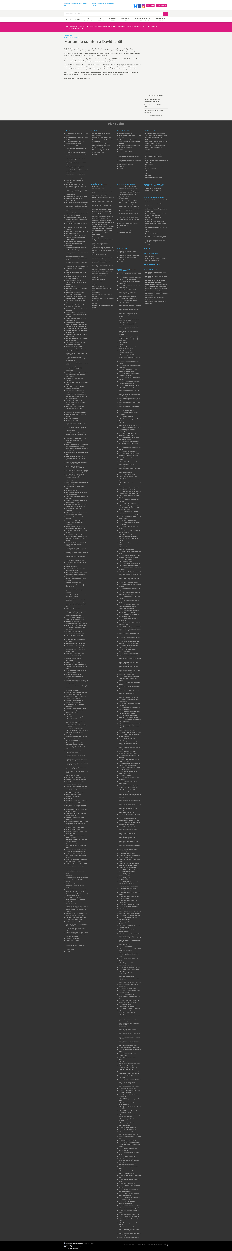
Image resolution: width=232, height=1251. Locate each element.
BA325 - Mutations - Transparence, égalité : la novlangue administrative (128, 716)
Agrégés (147, 152)
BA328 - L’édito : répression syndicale (129, 904)
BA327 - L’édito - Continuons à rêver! (129, 462)
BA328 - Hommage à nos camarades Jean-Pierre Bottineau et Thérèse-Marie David (129, 954)
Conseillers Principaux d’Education (154, 154)
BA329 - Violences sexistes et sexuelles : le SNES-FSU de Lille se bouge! (129, 1012)
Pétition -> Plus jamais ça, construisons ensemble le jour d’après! (76, 501)
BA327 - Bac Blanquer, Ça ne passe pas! (129, 514)
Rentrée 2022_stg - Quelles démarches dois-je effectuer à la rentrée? (129, 871)
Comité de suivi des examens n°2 (75, 782)
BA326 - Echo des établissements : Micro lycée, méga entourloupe (129, 768)
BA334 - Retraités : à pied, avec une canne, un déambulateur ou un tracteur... (129, 1160)
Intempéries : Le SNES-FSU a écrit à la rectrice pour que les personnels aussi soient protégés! (76, 237)
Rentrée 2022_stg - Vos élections (127, 868)
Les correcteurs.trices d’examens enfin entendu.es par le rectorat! (76, 740)
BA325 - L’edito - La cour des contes (128, 653)
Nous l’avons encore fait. (72, 775)
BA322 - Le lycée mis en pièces (127, 474)
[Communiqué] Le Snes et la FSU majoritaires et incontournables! (74, 744)
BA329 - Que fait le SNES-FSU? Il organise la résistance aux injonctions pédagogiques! (129, 978)
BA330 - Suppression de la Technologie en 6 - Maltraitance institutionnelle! (129, 1042)
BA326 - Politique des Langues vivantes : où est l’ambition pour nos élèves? (129, 764)
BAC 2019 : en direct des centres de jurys (77, 328)
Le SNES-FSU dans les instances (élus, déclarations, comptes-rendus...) (155, 237)
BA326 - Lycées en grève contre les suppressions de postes (128, 772)
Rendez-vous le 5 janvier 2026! (74, 922)
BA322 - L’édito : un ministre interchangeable (126, 465)
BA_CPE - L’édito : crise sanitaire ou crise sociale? (130, 274)
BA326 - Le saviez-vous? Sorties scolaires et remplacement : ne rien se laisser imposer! (130, 796)
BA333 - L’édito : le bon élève (126, 1125)
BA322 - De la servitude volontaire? (128, 512)
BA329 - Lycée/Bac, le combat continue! (129, 967)
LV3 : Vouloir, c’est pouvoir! (73, 609)
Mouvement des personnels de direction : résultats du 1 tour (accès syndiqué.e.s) (77, 505)
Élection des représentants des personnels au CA (74, 199)
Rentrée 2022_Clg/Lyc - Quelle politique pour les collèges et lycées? (129, 856)
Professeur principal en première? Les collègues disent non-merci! (76, 350)
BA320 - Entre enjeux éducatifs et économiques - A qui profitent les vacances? (128, 315)
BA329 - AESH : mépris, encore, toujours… (130, 982)
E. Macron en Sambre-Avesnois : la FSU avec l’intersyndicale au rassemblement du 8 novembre (76, 219)
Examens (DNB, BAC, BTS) (125, 232)
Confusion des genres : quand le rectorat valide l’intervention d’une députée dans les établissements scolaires (77, 682)
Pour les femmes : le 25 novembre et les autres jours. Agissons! (76, 596)
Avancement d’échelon (98, 282)
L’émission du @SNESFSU (72, 938)
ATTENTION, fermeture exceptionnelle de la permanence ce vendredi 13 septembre (77, 877)
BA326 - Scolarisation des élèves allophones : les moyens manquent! (128, 752)
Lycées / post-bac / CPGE (125, 152)
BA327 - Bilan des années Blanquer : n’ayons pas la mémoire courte (128, 809)
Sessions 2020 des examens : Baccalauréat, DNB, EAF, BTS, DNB (75, 467)
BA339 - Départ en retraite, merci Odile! (129, 1206)
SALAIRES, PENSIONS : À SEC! (100, 255)
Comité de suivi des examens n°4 (75, 784)
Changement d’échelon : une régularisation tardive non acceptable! (102, 219)
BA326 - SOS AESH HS (125, 775)
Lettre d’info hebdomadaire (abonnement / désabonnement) (154, 1246)
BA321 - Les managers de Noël (127, 410)
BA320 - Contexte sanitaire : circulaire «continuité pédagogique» (129, 352)
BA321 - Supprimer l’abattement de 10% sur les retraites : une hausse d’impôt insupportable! (129, 443)
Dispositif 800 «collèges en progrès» (102, 137)
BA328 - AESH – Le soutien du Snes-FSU (129, 915)
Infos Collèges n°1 (150, 256)
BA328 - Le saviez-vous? (125, 947)
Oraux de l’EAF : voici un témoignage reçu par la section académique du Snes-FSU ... (76, 666)
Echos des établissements (126, 164)
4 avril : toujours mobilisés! (73, 146)
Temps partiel (96, 293)
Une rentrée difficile (71, 566)
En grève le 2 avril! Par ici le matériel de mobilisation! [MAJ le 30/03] (76, 860)
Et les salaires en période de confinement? (73, 509)
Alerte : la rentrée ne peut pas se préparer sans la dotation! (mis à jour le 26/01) (77, 891)
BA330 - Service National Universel (128, 1045)
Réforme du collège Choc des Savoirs (102, 150)
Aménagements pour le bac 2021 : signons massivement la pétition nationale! (75, 591)
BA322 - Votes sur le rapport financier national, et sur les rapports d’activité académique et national (129, 507)
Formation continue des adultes (153, 178)
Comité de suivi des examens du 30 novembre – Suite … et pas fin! (74, 701)
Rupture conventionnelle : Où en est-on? (103, 209)
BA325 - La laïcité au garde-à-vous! (128, 656)
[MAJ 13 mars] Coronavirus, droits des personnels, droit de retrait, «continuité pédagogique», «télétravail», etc (129, 193)
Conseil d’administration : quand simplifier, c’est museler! (75, 387)
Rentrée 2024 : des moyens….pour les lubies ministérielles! (76, 837)
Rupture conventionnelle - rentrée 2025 (102, 216)
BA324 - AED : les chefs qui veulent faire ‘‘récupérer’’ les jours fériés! (129, 593)
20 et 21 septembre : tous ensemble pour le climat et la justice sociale (77, 163)
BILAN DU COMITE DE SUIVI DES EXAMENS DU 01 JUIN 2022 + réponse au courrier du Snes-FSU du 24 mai (77, 730)
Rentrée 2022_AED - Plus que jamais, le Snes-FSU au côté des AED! (129, 883)
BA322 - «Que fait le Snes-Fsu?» (127, 489)
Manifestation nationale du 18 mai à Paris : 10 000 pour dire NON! (75, 293)
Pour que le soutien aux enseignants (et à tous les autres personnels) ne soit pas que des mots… (77, 823)
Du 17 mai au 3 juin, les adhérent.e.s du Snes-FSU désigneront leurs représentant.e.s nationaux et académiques (155, 216)
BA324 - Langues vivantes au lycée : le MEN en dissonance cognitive (129, 611)
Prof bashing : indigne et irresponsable (76, 196)
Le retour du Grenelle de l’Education (75, 654)
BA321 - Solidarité (124, 423)
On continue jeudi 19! (72, 421)
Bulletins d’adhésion (163, 1244)
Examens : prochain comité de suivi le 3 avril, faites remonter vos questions (76, 851)
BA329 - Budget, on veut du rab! (127, 965)
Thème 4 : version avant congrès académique (153, 111)
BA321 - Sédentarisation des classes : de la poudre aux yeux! (129, 395)
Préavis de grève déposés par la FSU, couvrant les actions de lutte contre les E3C (76, 434)
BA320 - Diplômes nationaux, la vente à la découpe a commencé (130, 306)
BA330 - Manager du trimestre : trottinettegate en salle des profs (128, 1083)
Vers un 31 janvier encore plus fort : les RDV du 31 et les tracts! (76, 752)
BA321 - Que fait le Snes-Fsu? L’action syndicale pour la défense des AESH (129, 455)
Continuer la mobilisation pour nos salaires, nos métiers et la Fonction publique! (75, 885)
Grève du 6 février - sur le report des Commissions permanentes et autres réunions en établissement (75, 458)
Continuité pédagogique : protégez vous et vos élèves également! (77, 483)
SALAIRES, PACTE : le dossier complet (76, 777)
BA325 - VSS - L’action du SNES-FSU (128, 697)
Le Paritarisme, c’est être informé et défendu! (102, 192)
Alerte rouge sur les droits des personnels (77, 266)
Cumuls (94, 308)
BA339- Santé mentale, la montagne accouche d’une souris (128, 1190)
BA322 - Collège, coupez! (125, 472)
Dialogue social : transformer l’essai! (75, 560)
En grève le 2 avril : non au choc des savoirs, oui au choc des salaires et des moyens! (76, 855)
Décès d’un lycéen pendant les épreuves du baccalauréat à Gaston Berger (76, 760)
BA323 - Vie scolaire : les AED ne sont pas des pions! (130, 569)
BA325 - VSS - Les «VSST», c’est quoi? (129, 691)
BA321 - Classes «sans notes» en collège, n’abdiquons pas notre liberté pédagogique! (130, 429)
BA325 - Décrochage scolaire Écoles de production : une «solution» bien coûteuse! (129, 678)
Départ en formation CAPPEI (100, 195)
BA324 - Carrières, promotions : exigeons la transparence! (130, 624)
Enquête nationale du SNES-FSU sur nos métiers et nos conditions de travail (129, 188)
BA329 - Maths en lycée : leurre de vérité (129, 970)
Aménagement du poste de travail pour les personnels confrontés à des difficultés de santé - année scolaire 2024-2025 (103, 249)
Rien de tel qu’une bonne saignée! (75, 178)
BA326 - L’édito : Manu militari (127, 739)
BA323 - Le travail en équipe (126, 549)
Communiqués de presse (72, 941)
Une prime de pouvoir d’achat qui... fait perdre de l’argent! (76, 832)
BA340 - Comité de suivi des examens (129, 1214)
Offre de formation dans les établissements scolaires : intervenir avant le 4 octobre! (75, 359)
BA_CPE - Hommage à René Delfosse (129, 386)
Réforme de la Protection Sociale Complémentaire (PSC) (101, 134)
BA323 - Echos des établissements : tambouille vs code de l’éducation (128, 536)
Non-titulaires (149, 165)
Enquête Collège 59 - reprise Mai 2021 (155, 280)
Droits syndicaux (123, 226)
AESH (146, 173)
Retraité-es (148, 175)
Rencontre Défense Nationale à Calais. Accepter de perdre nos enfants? (76, 918)
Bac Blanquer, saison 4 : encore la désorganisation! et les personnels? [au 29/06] (76, 872)
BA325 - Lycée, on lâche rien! (126, 674)
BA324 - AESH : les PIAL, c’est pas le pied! (130, 627)
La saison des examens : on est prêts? (76, 643)
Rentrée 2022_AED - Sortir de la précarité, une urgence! (127, 889)
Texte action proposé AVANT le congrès (153, 106)
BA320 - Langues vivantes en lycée (128, 301)
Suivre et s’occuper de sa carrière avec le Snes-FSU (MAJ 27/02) (76, 712)
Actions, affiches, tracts (72, 936)
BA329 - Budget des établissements (128, 963)
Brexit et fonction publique (73, 215)
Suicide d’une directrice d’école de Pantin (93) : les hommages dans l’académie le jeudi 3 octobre (77, 374)
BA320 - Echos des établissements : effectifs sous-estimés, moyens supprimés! (128, 333)
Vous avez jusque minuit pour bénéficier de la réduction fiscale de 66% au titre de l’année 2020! (156, 210)
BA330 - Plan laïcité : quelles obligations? (130, 1080)
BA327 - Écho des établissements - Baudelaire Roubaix (128, 838)
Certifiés (147, 149)
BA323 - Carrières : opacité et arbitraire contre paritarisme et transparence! (129, 564)
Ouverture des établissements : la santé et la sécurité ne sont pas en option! (76, 573)
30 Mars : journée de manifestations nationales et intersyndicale (75, 167)
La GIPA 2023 (69, 798)
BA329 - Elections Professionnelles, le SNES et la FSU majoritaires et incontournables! (129, 1025)
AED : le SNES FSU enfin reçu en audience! (74, 636)
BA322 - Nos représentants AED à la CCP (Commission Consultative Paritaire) (130, 492)
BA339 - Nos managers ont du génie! (129, 1208)
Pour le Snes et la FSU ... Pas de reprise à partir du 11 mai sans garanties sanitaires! (76, 522)
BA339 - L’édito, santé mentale (127, 1183)
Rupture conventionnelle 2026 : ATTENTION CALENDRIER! (100, 274)
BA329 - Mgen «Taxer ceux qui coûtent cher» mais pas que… (129, 1020)
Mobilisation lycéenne (72, 418)
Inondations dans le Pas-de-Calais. (75, 827)
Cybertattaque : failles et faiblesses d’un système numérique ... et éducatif (76, 914)
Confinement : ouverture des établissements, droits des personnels (76, 578)
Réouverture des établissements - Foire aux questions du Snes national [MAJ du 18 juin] (76, 544)
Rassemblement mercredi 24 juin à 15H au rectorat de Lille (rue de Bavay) (76, 191)
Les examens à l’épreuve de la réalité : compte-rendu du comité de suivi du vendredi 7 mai (76, 649)
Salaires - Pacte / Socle (98, 152)
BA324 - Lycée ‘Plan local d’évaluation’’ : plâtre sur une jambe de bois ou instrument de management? (129, 606)
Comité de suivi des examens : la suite (76, 708)
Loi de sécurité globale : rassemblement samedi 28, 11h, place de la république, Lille (76, 604)
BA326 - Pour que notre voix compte (128, 741)
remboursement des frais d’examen (75, 792)
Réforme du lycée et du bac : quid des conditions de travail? (76, 319)
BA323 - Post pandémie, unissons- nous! (130, 572)
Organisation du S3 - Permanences (154, 234)
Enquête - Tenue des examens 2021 (154, 282)
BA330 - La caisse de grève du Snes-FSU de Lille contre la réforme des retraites (129, 1073)
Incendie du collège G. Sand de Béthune (76, 347)
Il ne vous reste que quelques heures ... (155, 221)
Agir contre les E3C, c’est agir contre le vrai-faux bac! (76, 424)
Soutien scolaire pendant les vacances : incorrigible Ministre (76, 493)
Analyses (147, 232)
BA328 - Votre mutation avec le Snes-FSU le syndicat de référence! (130, 950)
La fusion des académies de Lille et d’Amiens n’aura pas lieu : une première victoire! (76, 258)
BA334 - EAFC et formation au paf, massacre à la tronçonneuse (128, 1164)
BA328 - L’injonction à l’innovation (128, 906)
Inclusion (121, 166)
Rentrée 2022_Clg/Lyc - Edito (127, 853)
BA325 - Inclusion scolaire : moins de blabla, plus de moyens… (128, 663)
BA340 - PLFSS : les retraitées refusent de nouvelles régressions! (130, 1234)
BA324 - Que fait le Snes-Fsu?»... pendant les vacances (128, 650)
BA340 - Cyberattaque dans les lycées (129, 1217)
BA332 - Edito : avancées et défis (127, 1088)
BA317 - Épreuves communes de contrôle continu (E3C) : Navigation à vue (130, 278)
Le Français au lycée (71, 286)
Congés (121, 228)
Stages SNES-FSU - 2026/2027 (153, 188)
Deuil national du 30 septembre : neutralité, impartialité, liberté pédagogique (74, 368)
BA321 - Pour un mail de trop (126, 417)
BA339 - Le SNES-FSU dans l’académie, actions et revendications (129, 1194)
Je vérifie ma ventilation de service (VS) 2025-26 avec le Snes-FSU (129, 146)
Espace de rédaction (72, 1249)
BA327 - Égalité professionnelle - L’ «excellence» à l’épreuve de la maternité (129, 819)
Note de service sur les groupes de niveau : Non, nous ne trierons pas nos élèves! (76, 845)
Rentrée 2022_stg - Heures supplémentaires (126, 879)
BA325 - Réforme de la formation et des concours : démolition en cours (129, 712)
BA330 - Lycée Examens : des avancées (129, 1047)
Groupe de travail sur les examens (75, 391)
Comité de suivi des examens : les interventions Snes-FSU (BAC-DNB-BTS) (76, 736)
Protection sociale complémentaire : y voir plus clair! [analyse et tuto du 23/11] (129, 206)
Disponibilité (95, 301)
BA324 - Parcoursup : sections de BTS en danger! (129, 634)
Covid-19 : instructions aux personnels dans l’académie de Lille (76, 463)
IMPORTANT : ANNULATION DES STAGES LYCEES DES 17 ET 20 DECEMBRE (75, 408)
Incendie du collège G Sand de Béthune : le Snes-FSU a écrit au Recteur (76, 354)
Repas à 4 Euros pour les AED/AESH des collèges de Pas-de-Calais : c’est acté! (76, 899)
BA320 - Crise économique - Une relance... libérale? (127, 293)
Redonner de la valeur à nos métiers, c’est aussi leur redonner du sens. (156, 142)
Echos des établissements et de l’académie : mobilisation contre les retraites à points (75, 402)
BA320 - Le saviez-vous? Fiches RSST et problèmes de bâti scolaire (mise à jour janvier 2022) (129, 339)
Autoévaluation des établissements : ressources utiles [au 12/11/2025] (102, 145)
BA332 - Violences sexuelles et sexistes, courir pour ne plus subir (129, 1116)
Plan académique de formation (74, 662)
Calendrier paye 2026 (98, 237)
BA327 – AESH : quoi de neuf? (127, 812)
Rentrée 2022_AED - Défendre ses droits (129, 886)
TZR (146, 158)
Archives (68, 951)
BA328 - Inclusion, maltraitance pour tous (130, 911)
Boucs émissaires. (70, 194)
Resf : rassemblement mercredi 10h (75, 646)
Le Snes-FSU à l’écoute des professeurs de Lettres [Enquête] (76, 718)
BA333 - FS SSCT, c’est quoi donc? (128, 1140)
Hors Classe (95, 284)
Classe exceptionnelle (98, 286)
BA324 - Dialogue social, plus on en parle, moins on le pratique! (130, 615)
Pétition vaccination (71, 490)
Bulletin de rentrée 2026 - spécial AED (129, 255)
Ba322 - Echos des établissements (128, 477)
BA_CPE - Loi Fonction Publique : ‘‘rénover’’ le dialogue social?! (128, 370)
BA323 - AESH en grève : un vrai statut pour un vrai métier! (129, 579)
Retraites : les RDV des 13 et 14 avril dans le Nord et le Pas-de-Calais (77, 764)
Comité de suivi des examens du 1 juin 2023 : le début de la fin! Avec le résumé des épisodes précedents (76, 788)
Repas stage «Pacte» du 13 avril (153, 291)
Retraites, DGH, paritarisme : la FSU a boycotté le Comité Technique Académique (76, 440)
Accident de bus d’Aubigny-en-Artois (76, 250)
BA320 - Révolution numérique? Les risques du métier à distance (128, 324)
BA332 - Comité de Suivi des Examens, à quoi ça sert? (129, 1096)
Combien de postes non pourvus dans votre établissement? (76, 903)
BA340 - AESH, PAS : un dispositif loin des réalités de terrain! (129, 1230)
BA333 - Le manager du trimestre (127, 1132)
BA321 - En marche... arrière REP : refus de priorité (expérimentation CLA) (129, 399)
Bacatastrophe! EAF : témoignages (75, 656)
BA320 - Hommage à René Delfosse (128, 355)
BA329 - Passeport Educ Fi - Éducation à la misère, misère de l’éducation (129, 1001)
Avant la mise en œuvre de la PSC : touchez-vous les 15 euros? (101, 262)
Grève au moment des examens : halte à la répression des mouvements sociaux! (76, 297)
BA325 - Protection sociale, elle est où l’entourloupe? (129, 700)
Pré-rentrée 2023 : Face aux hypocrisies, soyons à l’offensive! (76, 810)
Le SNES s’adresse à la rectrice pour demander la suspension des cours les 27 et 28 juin (76, 314)
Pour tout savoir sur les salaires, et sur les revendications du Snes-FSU (103, 223)
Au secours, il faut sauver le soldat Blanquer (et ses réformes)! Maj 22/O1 (76, 618)
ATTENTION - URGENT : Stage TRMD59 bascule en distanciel (76, 841)
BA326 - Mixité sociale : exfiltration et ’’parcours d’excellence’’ (129, 760)
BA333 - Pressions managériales (127, 1130)
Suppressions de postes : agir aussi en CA (77, 231)
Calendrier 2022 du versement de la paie (103, 226)
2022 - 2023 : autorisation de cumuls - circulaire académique (102, 188)
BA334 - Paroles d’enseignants (127, 1157)
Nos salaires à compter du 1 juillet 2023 (76, 801)
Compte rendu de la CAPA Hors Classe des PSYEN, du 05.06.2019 (76, 306)
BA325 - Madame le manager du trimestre (130, 724)
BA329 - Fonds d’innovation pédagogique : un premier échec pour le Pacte (129, 996)
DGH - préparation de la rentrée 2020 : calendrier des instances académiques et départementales (76, 429)
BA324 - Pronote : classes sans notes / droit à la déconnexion (129, 646)
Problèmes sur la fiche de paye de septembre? (74, 379)
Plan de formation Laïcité (99, 148)
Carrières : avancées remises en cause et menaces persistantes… (103, 258)
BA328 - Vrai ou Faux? (125, 944)
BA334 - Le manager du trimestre (127, 1171)
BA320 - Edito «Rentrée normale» (128, 290)
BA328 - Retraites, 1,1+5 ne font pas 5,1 (129, 934)
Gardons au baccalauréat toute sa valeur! (77, 213)
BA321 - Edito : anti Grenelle (126, 388)
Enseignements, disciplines (126, 230)
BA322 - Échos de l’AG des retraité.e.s (129, 504)
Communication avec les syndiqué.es (76, 412)
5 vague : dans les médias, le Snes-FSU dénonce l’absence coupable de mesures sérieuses (76, 154)
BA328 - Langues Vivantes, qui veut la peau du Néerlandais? (129, 918)
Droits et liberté (70, 949)
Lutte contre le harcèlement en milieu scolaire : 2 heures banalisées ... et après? (77, 806)
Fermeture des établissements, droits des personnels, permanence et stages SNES (77, 471)
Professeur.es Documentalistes (153, 156)
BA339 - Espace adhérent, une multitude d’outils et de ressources (129, 1198)
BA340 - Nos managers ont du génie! (129, 1237)
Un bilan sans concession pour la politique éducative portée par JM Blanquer (75, 676)
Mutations (95, 277)
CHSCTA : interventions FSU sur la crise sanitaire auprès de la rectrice (76, 514)
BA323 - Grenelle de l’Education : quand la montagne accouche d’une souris (129, 556)
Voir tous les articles (156, 116)
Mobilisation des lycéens (72, 234)
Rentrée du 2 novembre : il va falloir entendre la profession (75, 570)
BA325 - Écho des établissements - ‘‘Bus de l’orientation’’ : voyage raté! (129, 671)
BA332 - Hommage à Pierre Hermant (128, 1123)
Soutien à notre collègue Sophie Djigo (129, 217)
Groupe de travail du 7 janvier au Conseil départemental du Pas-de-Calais (77, 895)
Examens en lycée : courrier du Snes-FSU (77, 780)
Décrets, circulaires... (71, 943)
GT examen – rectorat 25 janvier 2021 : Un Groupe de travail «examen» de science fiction (76, 627)
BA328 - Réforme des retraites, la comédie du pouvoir (127, 931)
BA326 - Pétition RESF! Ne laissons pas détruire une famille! (129, 791)
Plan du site (154, 1244)
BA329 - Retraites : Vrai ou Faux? (127, 988)
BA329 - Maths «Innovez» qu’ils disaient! (130, 1009)
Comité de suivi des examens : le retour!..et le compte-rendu (74, 582)
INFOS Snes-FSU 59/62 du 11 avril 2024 (76, 864)
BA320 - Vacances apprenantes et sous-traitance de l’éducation (129, 320)
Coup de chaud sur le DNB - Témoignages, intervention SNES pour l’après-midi (77, 933)
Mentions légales (141, 1244)
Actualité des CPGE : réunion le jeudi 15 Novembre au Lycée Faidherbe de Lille (156, 134)
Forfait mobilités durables (73, 829)
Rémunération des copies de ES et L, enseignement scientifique (75, 343)
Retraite (94, 303)
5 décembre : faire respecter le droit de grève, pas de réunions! (76, 149)
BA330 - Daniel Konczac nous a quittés (129, 1086)
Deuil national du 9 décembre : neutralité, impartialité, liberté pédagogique (77, 612)
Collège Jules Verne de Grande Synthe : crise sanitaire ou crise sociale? (76, 549)
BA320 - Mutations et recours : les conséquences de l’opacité (128, 348)
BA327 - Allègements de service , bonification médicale (127, 834)
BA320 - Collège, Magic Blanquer (127, 296)
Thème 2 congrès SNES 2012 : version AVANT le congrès (152, 100)
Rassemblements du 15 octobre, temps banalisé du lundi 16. (76, 814)
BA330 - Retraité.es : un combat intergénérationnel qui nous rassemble (129, 1063)
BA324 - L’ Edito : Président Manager (129, 582)
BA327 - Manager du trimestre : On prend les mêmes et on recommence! (130, 805)
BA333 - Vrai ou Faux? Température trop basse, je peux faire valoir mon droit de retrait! (129, 1144)
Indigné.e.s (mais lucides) (72, 690)
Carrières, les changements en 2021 (101, 212)
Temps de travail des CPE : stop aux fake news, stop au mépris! (76, 277)
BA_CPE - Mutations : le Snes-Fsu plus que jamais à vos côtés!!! (129, 374)
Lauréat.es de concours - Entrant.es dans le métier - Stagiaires (156, 168)
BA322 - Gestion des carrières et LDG (129, 487)
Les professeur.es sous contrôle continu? (77, 203)
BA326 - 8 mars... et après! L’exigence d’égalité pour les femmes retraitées (129, 787)
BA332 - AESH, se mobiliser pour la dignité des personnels (128, 1112)
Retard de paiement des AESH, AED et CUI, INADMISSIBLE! (76, 671)
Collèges (121, 149)
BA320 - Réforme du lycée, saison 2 (128, 298)
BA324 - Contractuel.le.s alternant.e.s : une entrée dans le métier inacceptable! (129, 642)
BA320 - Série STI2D (124, 303)
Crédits (148, 1244)
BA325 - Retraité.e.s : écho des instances (130, 732)
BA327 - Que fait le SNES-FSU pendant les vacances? (129, 846)
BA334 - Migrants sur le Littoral (127, 1173)
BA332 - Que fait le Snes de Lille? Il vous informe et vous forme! (129, 1091)
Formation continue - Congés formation (103, 299)
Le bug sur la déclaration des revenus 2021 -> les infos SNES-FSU (75, 722)
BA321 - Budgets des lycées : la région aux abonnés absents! (129, 438)
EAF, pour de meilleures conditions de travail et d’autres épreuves (76, 697)
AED (146, 171)
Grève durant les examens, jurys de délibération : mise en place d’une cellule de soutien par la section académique (76, 324)
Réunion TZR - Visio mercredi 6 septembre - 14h (100, 244)
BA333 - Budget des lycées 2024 (127, 1127)
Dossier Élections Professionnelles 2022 (156, 289)
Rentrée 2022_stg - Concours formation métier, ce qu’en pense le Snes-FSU (129, 864)
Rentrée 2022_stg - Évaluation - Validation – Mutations (127, 875)
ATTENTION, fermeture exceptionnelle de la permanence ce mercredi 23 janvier (77, 247)
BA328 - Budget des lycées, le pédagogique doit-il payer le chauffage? (130, 937)
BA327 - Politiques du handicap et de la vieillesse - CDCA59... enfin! (129, 823)
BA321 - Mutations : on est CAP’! (128, 451)
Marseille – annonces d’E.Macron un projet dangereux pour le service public (76, 622)
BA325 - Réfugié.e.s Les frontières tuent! (130, 730)
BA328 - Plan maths (124, 909)
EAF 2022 (68, 715)
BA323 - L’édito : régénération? (127, 520)
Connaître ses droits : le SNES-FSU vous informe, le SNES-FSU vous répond (129, 202)
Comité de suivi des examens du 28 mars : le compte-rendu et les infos (77, 693)
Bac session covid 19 (71, 480)
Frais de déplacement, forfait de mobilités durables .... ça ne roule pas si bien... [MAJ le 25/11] (76, 186)
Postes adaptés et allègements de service (103, 305)
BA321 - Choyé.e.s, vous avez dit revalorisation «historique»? (127, 434)
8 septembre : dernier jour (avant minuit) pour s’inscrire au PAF (77, 159)
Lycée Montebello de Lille (125, 133)
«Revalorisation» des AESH (73, 803)
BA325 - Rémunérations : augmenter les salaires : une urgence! (129, 708)
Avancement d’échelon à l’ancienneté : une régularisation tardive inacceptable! (103, 229)
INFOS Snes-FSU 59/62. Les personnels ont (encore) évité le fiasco (155, 259)
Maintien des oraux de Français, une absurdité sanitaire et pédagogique (75, 527)
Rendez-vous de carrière (98, 280)
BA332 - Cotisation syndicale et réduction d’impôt (127, 1104)
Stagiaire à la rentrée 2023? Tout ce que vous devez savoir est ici (102, 240)
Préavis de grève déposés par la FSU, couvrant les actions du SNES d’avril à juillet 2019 (76, 282)
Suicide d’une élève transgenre (74, 615)
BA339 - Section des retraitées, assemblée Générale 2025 (127, 1202)
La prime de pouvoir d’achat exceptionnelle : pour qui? (73, 795)
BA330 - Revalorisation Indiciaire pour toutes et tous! (129, 1055)
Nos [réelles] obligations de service (128, 223)
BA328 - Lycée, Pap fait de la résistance (129, 913)
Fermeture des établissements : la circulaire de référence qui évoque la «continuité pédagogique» (75, 476)
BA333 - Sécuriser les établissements (128, 1134)
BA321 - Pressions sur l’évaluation (128, 425)
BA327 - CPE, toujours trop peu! (127, 827)
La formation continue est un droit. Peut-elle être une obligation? (130, 210)
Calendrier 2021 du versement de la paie (103, 214)
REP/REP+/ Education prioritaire (128, 154)
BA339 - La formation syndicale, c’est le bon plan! (129, 1186)
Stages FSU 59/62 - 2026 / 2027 (153, 191)
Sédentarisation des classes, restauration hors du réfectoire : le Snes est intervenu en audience (130, 141)
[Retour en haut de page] (7, 1244)
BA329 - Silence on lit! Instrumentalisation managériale (127, 1005)
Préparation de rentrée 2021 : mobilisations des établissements (75, 632)
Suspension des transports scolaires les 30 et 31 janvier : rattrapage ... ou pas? (76, 206)
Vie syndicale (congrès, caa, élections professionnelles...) (155, 241)
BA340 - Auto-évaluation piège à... (128, 1227)
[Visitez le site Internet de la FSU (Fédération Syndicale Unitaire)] (76, 1247)
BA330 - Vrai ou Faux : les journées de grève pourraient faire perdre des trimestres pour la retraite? (129, 1067)
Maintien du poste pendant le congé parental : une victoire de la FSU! (155, 146)
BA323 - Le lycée (123, 547)
